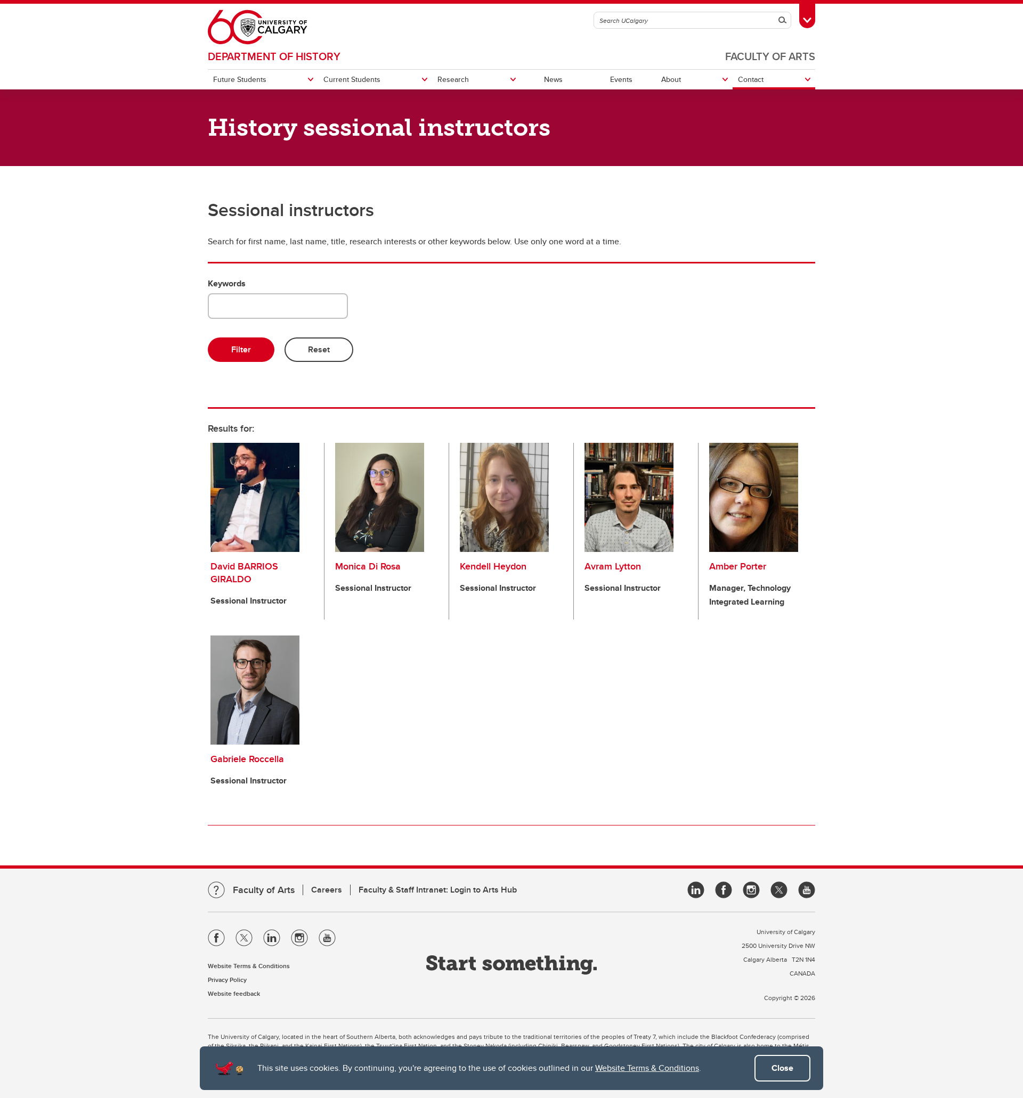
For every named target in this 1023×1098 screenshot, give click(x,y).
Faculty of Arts (770, 56)
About (671, 79)
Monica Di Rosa (368, 566)
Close (782, 1068)
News (553, 79)
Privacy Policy (227, 979)
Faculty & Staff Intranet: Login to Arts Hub (438, 890)
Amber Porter (737, 566)
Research (453, 79)
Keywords (227, 283)
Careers (326, 890)
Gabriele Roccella (247, 759)
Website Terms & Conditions (647, 1068)
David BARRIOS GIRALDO (244, 572)
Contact (751, 79)
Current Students (351, 79)
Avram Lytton (612, 566)
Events (621, 79)
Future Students (239, 79)
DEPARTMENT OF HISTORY (274, 56)
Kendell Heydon (493, 566)
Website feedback (234, 993)
